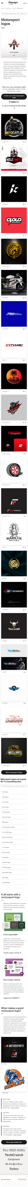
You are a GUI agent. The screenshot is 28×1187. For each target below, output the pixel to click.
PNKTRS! (5, 703)
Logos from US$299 (11, 998)
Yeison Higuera (6, 765)
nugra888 (5, 734)
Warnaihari (5, 329)
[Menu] (2, 3)
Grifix (4, 360)
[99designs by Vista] (13, 3)
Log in (25, 3)
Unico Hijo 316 (6, 266)
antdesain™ (6, 609)
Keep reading (15, 1108)
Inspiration (8, 8)
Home (3, 8)
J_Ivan (25, 59)
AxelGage (4, 1063)
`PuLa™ (5, 173)
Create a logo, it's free (11, 953)
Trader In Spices (6, 453)
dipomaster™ (6, 391)
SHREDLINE (5, 1092)
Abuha (4, 672)
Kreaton (5, 578)
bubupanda (5, 297)
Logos (14, 8)
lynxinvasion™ (6, 484)
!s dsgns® (5, 204)
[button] (26, 1176)
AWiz (4, 547)
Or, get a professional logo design (14, 106)
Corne (4, 235)
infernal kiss (6, 141)
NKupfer (5, 640)
